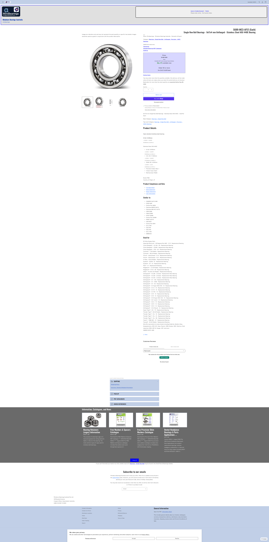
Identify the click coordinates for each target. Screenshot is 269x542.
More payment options (158, 102)
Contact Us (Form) (86, 510)
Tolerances (146, 46)
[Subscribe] (145, 489)
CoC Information (150, 193)
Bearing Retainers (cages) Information (91, 430)
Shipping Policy (115, 384)
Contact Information (87, 508)
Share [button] (146, 334)
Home (207, 11)
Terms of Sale (121, 518)
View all (134, 460)
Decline (177, 538)
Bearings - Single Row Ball (159, 119)
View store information (150, 109)
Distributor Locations (87, 513)
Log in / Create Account (197, 11)
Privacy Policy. (145, 534)
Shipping (120, 515)
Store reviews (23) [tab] (175, 346)
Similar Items (146, 75)
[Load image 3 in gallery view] (110, 102)
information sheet (167, 511)
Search (83, 523)
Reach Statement (151, 191)
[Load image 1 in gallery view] (87, 102)
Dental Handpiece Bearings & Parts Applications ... (171, 432)
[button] (2, 2)
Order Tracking (85, 520)
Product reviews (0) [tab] (153, 346)
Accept (134, 538)
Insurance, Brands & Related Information (122, 387)
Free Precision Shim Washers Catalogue (145, 430)
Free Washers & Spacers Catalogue (120, 430)
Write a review (164, 357)
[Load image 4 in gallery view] (122, 102)
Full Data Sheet (150, 187)
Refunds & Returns (122, 513)
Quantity (145, 86)
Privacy (119, 510)
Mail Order (84, 518)
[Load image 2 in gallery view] (99, 102)
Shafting (145, 50)
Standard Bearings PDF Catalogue (152, 48)
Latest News (116, 477)
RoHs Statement (150, 189)
